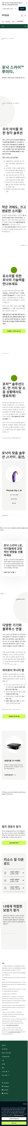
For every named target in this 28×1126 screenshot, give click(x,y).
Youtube (6, 1093)
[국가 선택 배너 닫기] (26, 2)
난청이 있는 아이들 (9, 572)
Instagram (6, 1086)
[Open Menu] (25, 16)
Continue (25, 1103)
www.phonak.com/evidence (12, 1025)
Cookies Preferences (14, 1118)
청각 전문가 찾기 (14, 843)
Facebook (6, 1083)
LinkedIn (6, 1090)
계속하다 (22, 8)
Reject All (14, 1123)
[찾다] (22, 16)
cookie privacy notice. (18, 1115)
